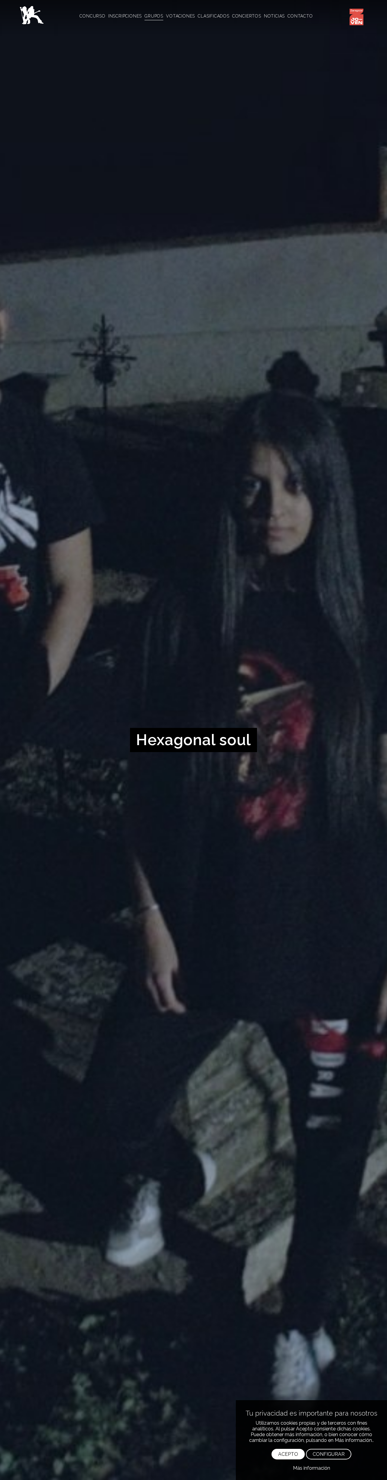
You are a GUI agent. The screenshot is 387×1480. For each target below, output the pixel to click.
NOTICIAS (274, 16)
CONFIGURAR (329, 1454)
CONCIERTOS (246, 16)
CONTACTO (300, 16)
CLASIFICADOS (213, 16)
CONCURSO (92, 16)
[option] (193, 740)
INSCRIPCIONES (125, 16)
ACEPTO (288, 1454)
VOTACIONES (180, 16)
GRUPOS (154, 16)
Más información (311, 1468)
